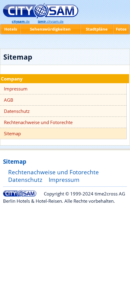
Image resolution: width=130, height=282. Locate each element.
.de (21, 21)
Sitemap (12, 133)
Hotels (10, 29)
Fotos (121, 29)
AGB (8, 100)
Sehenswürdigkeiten (50, 29)
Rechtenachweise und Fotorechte (38, 122)
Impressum (16, 89)
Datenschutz (17, 111)
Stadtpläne (97, 29)
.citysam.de (50, 21)
